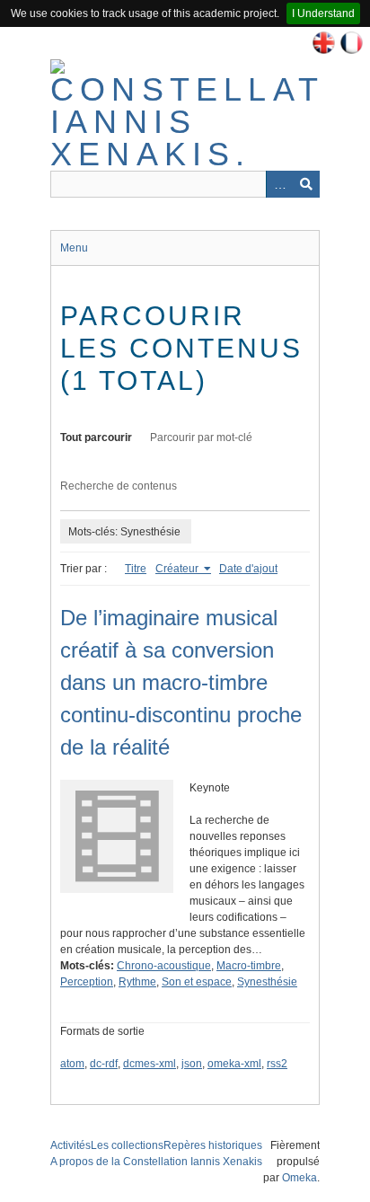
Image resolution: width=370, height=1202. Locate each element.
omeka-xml (234, 1063)
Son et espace (197, 982)
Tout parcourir (96, 437)
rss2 (277, 1063)
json (191, 1063)
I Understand (323, 13)
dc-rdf (104, 1063)
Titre (135, 568)
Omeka (299, 1177)
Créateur (178, 568)
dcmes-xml (149, 1063)
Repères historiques (212, 1145)
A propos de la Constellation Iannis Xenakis (156, 1161)
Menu (74, 248)
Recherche (306, 184)
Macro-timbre (248, 965)
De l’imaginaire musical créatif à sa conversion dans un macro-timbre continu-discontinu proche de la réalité (181, 682)
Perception (86, 982)
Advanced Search (279, 184)
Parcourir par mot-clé (201, 437)
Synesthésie (267, 982)
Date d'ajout (248, 568)
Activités (70, 1145)
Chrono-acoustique (164, 965)
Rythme (137, 982)
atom (72, 1063)
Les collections (127, 1145)
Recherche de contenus (118, 486)
